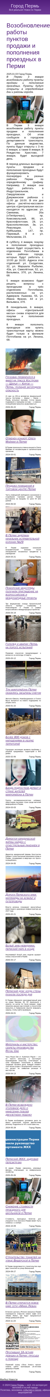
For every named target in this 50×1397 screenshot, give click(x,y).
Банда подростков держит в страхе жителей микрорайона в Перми (23, 791)
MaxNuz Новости (9, 1379)
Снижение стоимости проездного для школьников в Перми (19, 1209)
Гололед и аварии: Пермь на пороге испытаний (22, 645)
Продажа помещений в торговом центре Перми (21, 487)
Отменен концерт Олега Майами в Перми (21, 440)
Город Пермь (25, 5)
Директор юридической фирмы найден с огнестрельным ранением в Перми (23, 843)
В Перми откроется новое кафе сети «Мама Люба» (22, 1304)
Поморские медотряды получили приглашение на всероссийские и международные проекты (22, 592)
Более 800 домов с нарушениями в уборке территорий (20, 740)
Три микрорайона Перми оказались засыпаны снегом (23, 691)
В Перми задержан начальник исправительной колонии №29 (22, 538)
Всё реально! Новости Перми (25, 10)
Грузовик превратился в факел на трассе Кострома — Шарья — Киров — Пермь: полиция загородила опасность (23, 383)
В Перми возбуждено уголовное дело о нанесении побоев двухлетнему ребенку (19, 1109)
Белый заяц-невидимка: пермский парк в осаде (20, 947)
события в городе (32, 1390)
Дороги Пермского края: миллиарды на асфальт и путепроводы (21, 898)
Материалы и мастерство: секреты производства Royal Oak (22, 1047)
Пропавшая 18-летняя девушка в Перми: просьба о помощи (22, 1355)
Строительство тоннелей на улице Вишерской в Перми (23, 1258)
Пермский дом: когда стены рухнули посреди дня (23, 992)
